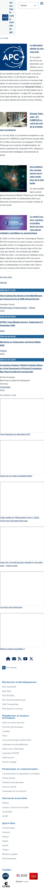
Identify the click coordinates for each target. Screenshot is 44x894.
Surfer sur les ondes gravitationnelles (16, 476)
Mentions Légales (10, 854)
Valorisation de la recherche (14, 791)
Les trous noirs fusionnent (11, 607)
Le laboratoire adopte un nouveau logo (37, 48)
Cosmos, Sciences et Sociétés (15, 807)
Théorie (32, 308)
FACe (4, 736)
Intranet (5, 837)
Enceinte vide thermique (12, 727)
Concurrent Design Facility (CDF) (16, 740)
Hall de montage (9, 762)
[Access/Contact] (14, 660)
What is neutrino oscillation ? (12, 649)
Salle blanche (8, 758)
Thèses (5, 850)
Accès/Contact (8, 828)
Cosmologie (5, 387)
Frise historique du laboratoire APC (15, 434)
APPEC (5, 803)
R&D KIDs (6, 691)
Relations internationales (13, 782)
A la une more (6, 277)
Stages (5, 841)
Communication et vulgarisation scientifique (21, 774)
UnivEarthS (7, 812)
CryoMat (6, 731)
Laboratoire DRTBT (10, 753)
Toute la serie (11, 566)
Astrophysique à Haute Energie (13, 308)
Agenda (3, 283)
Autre (2, 331)
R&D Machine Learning (12, 709)
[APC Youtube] (25, 660)
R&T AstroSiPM (9, 687)
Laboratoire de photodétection (15, 744)
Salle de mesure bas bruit (13, 723)
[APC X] (31, 660)
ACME (5, 816)
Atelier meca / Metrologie (13, 749)
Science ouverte (9, 787)
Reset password (9, 858)
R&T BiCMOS (8, 696)
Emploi (5, 845)
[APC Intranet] (8, 660)
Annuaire (6, 832)
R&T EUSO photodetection (14, 700)
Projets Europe (8, 778)
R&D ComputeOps (10, 704)
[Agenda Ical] (19, 660)
